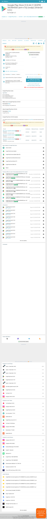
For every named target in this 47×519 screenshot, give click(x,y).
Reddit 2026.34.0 (9, 433)
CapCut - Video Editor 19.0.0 (11, 373)
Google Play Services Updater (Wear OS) (13, 154)
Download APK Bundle (34, 80)
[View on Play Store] (38, 43)
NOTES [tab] (9, 40)
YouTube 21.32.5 (9, 393)
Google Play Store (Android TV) (11, 161)
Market (7, 167)
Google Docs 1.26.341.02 (10, 500)
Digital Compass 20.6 (9, 507)
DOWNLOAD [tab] (4, 40)
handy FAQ (31, 119)
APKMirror (6, 1)
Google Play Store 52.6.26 (10, 389)
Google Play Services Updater (11, 151)
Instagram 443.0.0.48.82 (10, 426)
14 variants (9, 214)
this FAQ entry (18, 47)
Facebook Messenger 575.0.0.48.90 (12, 446)
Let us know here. (26, 515)
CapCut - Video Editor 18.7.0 (11, 383)
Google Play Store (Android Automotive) (13, 157)
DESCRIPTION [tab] (20, 40)
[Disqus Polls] (23, 260)
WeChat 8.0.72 (8, 453)
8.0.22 (9, 103)
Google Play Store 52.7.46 (10, 216)
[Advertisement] (23, 30)
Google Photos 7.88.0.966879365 (12, 456)
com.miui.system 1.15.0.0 (10, 413)
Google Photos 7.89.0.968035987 (12, 460)
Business (4, 43)
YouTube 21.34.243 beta (10, 423)
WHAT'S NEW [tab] (14, 40)
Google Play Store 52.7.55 (10, 213)
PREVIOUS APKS (33, 40)
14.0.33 (9, 111)
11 (15, 74)
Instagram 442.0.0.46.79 (10, 406)
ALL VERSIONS (40, 40)
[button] (33, 43)
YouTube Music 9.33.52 (10, 403)
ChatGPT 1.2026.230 (9, 450)
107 (11, 74)
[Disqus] (23, 289)
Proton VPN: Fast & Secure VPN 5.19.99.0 (13, 470)
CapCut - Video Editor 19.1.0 (11, 369)
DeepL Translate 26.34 (10, 493)
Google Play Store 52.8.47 (10, 210)
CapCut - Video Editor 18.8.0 (11, 366)
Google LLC (12, 12)
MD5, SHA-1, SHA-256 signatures (11, 71)
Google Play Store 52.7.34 (10, 220)
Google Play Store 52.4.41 (10, 376)
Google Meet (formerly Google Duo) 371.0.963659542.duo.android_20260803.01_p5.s (21, 480)
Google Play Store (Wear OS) (11, 164)
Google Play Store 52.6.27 (10, 223)
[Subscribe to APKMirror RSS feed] (40, 339)
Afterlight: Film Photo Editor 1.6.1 (12, 503)
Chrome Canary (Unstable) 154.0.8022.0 (13, 490)
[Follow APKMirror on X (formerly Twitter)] (7, 339)
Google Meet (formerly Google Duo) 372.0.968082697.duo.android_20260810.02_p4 (21, 483)
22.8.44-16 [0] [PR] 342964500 (9, 130)
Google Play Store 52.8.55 (10, 206)
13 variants (9, 211)
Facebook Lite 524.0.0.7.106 (11, 466)
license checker (8, 147)
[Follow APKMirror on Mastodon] (18, 339)
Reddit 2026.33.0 (9, 416)
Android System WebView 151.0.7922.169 (13, 463)
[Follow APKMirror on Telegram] (29, 339)
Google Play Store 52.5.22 (10, 233)
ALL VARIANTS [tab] (26, 40)
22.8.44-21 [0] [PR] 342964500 (9, 139)
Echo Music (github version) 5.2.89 (12, 386)
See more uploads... (23, 240)
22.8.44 (20, 16)
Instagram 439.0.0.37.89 (10, 396)
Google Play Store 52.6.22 (10, 230)
